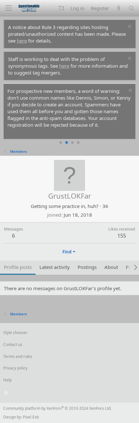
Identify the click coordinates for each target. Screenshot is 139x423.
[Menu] (8, 8)
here (22, 40)
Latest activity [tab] (54, 267)
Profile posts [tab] (18, 267)
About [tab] (111, 267)
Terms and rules (17, 356)
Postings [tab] (87, 267)
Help (7, 380)
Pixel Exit (31, 417)
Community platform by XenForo (57, 408)
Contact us (12, 344)
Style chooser (15, 332)
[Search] (131, 8)
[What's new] (118, 8)
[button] (61, 8)
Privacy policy (15, 368)
